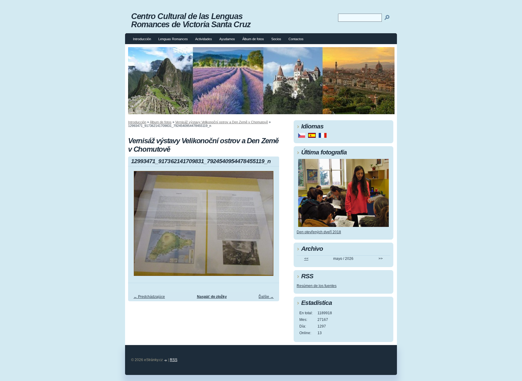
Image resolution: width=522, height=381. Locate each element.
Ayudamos (227, 39)
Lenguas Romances (173, 39)
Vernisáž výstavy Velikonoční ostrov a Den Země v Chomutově (221, 122)
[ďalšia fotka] (269, 226)
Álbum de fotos (253, 39)
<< (306, 259)
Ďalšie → (266, 297)
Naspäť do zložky (212, 297)
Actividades (203, 39)
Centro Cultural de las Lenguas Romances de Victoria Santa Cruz (191, 20)
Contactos (296, 39)
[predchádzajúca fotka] (138, 226)
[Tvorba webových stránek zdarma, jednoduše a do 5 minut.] (166, 360)
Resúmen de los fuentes (317, 286)
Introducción (142, 39)
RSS (173, 360)
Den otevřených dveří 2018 (319, 232)
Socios (276, 39)
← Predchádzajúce (149, 297)
